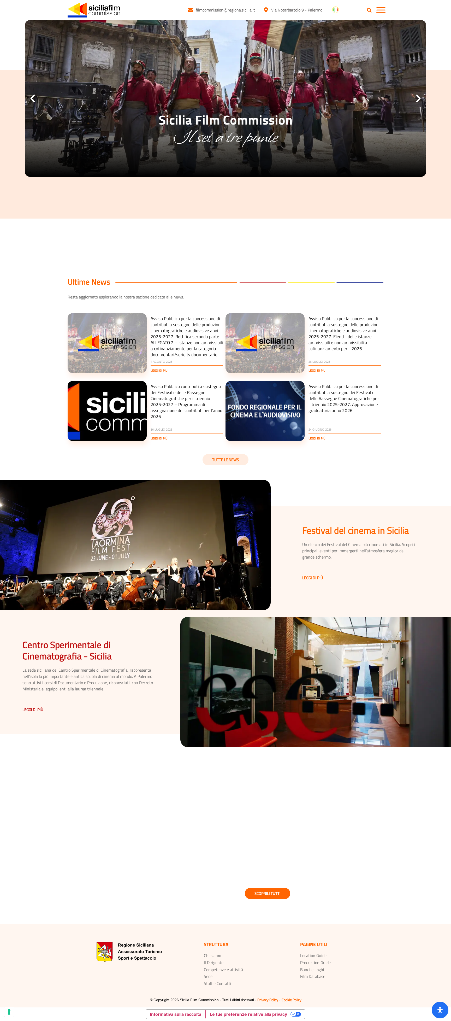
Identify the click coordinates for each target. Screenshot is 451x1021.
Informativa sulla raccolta (175, 1014)
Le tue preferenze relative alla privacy (248, 1014)
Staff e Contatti (217, 983)
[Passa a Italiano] (335, 10)
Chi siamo (212, 955)
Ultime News (89, 282)
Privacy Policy (267, 999)
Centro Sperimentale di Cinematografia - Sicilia (67, 650)
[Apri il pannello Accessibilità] (440, 1010)
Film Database (312, 976)
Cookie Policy (291, 999)
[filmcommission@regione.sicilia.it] (190, 10)
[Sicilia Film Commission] (94, 10)
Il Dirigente (213, 962)
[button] (369, 10)
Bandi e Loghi (312, 969)
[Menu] (380, 10)
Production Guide (315, 962)
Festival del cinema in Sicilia (355, 530)
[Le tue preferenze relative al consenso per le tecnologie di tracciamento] (9, 1012)
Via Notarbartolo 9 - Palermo (296, 10)
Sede (208, 976)
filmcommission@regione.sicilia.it (225, 10)
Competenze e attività (223, 969)
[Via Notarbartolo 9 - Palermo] (266, 10)
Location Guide (313, 955)
